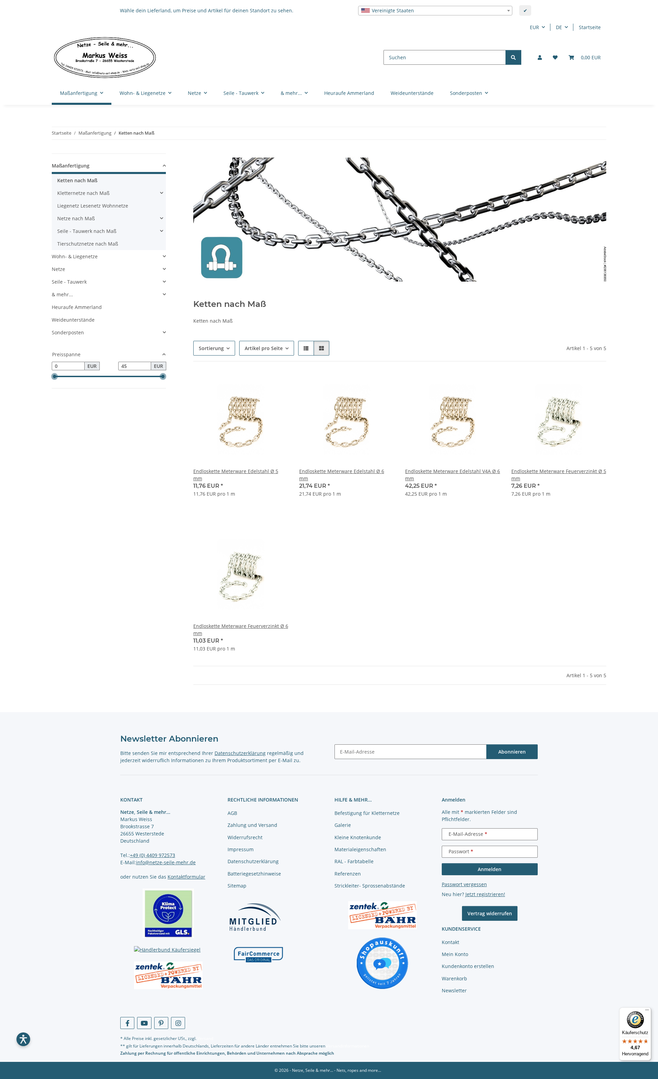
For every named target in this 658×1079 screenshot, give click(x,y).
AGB (232, 813)
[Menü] (647, 1011)
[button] (539, 57)
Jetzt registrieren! (485, 894)
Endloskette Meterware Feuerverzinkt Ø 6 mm (240, 629)
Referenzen (347, 873)
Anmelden (489, 869)
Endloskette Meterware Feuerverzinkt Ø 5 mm (558, 475)
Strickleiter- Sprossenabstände (369, 885)
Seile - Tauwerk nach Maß (87, 231)
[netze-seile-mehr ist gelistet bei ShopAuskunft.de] (382, 962)
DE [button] (559, 27)
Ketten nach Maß (77, 180)
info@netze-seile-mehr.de (166, 862)
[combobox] (435, 10)
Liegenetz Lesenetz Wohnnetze (92, 205)
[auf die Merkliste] (276, 384)
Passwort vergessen (464, 884)
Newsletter (454, 990)
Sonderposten (68, 332)
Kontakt (450, 942)
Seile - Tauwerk (69, 281)
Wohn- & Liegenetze (75, 256)
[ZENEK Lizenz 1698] (168, 976)
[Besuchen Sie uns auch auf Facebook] (127, 1023)
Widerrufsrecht (245, 837)
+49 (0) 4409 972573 (152, 855)
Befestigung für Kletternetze (367, 813)
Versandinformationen (347, 1046)
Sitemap (237, 885)
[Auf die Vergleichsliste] (258, 384)
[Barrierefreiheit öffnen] (23, 1039)
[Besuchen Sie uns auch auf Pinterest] (161, 1023)
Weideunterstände (73, 320)
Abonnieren (512, 751)
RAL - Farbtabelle (354, 861)
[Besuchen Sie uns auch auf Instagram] (178, 1023)
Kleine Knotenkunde (357, 837)
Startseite (590, 27)
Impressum (241, 849)
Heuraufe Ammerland (77, 307)
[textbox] (435, 10)
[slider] (54, 376)
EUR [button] (534, 27)
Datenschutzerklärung (240, 753)
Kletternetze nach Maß (83, 193)
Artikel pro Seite (264, 348)
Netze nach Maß (76, 218)
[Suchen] (513, 57)
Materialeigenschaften (360, 849)
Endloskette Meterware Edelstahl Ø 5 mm (235, 475)
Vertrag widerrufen (489, 913)
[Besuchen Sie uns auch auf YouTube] (144, 1023)
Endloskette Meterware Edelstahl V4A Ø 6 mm (452, 475)
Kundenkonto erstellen (468, 966)
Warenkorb (454, 978)
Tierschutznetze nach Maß (87, 243)
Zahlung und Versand (252, 825)
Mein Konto (455, 954)
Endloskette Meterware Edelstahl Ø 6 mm (341, 475)
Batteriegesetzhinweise (254, 873)
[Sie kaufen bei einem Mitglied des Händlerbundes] (255, 917)
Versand (205, 1038)
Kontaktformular (186, 876)
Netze (58, 269)
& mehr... (62, 294)
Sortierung (211, 348)
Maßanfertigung (70, 165)
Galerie (342, 825)
